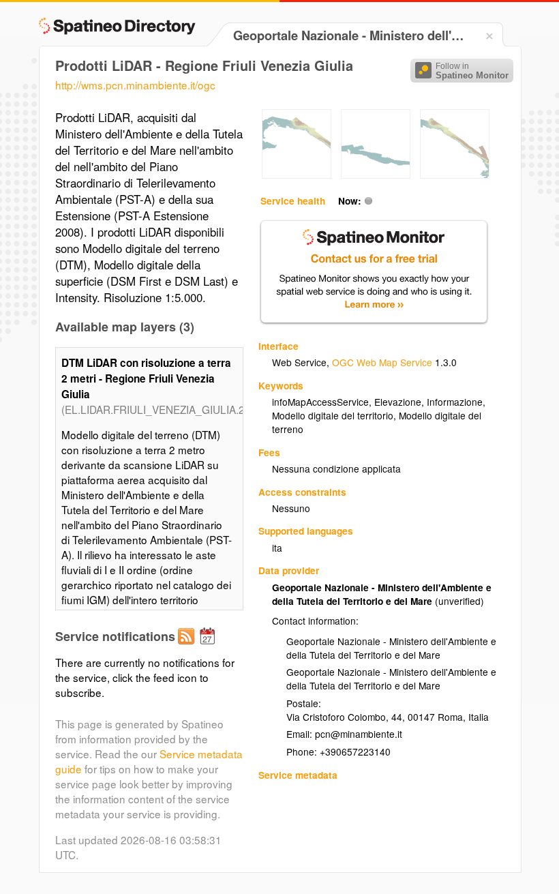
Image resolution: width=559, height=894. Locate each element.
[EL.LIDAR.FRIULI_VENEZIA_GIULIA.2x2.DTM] (296, 174)
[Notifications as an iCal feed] (209, 647)
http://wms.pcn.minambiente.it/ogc (135, 84)
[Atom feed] (188, 647)
